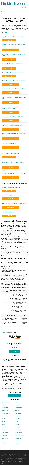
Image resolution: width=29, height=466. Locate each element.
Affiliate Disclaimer (12, 461)
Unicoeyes (17, 443)
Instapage (17, 405)
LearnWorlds (5, 438)
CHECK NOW (8, 40)
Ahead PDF (17, 421)
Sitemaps (3, 463)
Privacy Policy (20, 461)
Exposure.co (5, 421)
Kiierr (3, 424)
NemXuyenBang (6, 413)
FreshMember (18, 407)
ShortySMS (4, 405)
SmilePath (17, 424)
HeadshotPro (5, 407)
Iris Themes (18, 413)
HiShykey (17, 402)
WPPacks (4, 441)
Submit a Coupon (14, 395)
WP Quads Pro (18, 416)
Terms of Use (3, 461)
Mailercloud (18, 438)
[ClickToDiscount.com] (14, 4)
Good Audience (18, 432)
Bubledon (4, 435)
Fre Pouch (4, 427)
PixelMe (4, 418)
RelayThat (17, 410)
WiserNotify (18, 418)
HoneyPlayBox (5, 432)
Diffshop (17, 441)
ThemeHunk (18, 427)
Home (3, 332)
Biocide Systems (6, 402)
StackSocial (4, 429)
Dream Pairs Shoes (19, 435)
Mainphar (4, 443)
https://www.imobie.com (14, 389)
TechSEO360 (18, 429)
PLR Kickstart (5, 410)
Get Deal (8, 59)
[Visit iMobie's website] (14, 337)
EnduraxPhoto (5, 416)
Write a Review (14, 351)
